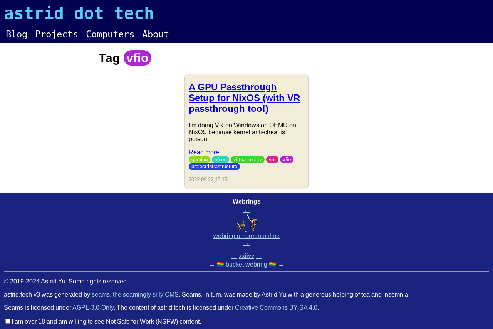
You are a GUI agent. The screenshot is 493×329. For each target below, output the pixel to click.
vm (272, 159)
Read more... (206, 152)
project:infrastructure (214, 166)
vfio (287, 159)
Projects (56, 34)
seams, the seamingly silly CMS (135, 294)
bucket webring (247, 264)
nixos (220, 159)
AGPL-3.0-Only (93, 307)
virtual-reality (247, 159)
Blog (16, 34)
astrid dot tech (79, 13)
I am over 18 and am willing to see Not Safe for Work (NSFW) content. (106, 321)
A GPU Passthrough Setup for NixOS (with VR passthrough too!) (244, 98)
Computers (110, 34)
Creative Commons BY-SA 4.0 (276, 307)
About (155, 34)
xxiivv (246, 256)
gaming (199, 159)
